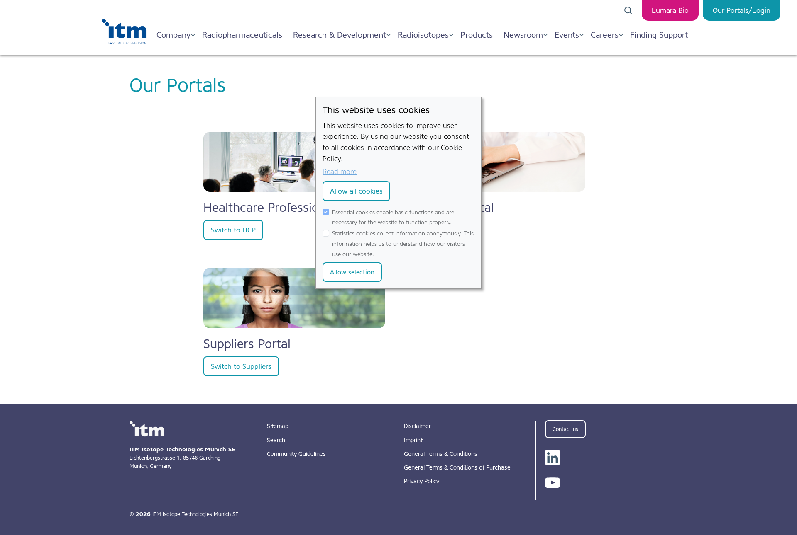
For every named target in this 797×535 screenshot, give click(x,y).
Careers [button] (605, 35)
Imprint (413, 440)
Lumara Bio (670, 10)
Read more (340, 171)
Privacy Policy (421, 481)
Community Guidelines (296, 453)
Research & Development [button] (339, 35)
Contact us (565, 429)
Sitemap (277, 426)
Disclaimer (417, 426)
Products (476, 35)
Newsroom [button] (523, 35)
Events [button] (567, 35)
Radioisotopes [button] (423, 35)
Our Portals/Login (741, 10)
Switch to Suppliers (241, 366)
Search (276, 440)
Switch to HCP (233, 230)
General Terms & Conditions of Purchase (457, 467)
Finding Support (659, 35)
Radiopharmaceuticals (242, 35)
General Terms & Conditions (440, 453)
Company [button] (173, 35)
